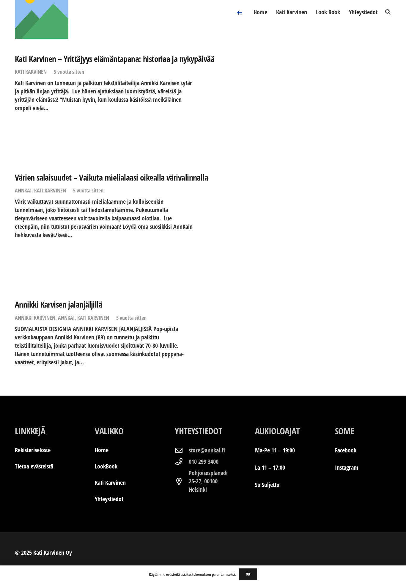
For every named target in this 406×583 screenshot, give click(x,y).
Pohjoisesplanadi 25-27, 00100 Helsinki (208, 481)
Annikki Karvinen (35, 317)
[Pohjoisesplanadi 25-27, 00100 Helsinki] (181, 481)
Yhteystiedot (109, 499)
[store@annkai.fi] (181, 450)
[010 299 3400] (181, 461)
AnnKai (23, 190)
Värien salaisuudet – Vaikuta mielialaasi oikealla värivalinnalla (111, 177)
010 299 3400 (203, 461)
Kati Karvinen (31, 71)
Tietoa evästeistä (34, 466)
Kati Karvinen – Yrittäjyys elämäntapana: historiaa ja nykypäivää (114, 58)
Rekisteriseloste (33, 450)
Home (101, 450)
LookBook (106, 466)
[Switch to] (240, 12)
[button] (388, 11)
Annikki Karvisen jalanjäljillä (58, 304)
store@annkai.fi (207, 450)
